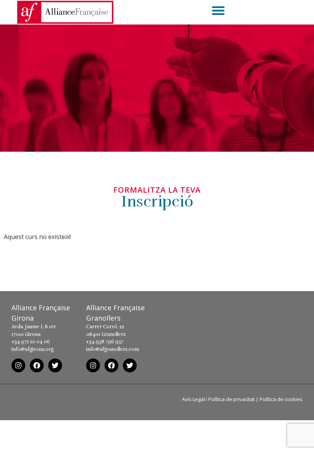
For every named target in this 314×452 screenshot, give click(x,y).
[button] (218, 10)
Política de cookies (281, 399)
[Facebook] (37, 365)
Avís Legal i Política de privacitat (218, 399)
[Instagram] (18, 365)
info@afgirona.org (32, 349)
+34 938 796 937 (104, 342)
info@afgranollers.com (112, 349)
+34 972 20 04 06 (30, 342)
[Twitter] (55, 365)
